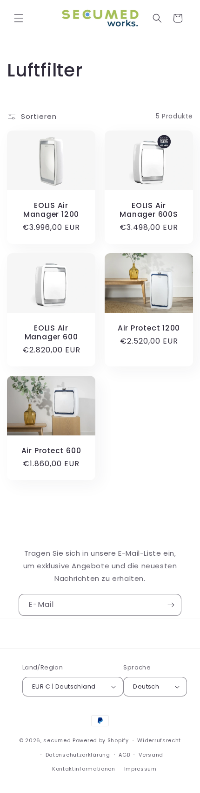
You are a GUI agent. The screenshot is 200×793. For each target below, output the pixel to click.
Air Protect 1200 (149, 328)
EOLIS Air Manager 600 (51, 332)
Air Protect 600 (51, 450)
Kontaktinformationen (83, 768)
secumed (57, 740)
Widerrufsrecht (159, 740)
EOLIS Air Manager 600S (149, 210)
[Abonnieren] (170, 605)
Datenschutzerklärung (78, 755)
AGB (124, 755)
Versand (151, 755)
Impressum (140, 768)
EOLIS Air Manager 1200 (51, 210)
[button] (18, 18)
